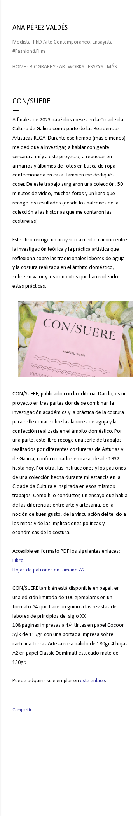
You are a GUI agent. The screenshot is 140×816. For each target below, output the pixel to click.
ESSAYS (95, 67)
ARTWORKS (71, 67)
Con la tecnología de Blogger (76, 779)
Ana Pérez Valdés (40, 27)
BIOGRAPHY (43, 67)
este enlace (92, 681)
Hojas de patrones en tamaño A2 (48, 570)
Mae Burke (92, 794)
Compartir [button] (22, 710)
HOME (19, 67)
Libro (18, 561)
